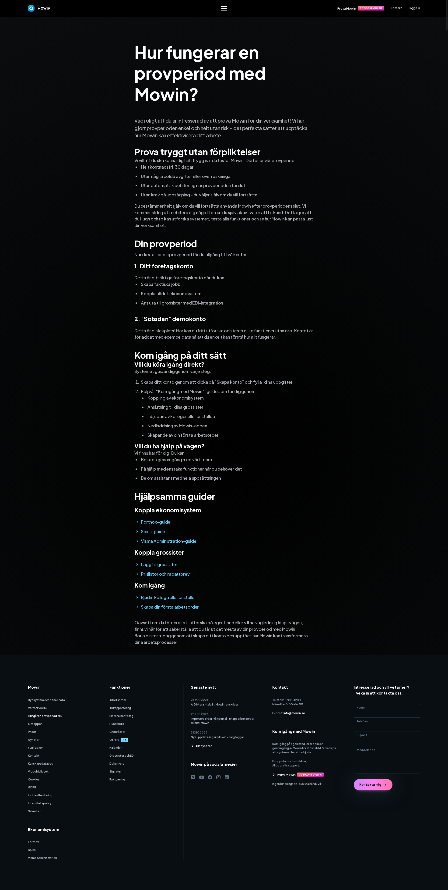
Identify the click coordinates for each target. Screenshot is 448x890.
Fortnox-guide (155, 522)
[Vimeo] (193, 777)
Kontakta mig (370, 785)
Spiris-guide (153, 531)
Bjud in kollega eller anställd (168, 597)
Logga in (414, 8)
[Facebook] (210, 777)
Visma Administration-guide (168, 541)
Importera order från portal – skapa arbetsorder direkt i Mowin (222, 721)
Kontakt (396, 8)
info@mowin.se (294, 713)
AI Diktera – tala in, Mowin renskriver (214, 704)
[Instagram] (218, 777)
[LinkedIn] (226, 777)
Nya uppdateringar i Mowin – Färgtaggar (217, 737)
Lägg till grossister (159, 564)
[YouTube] (201, 777)
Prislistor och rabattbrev (165, 574)
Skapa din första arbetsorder (170, 607)
